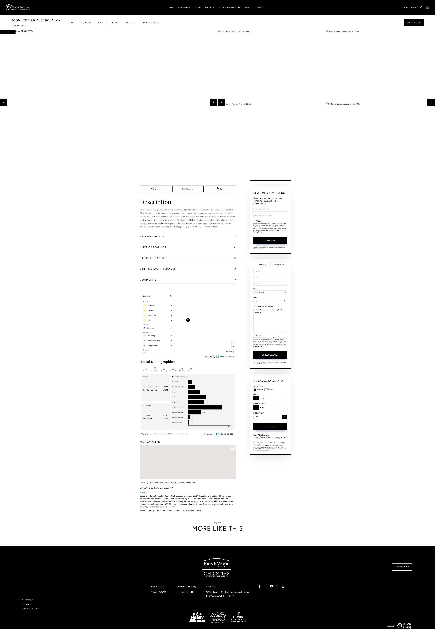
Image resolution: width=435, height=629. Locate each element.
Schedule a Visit (278, 264)
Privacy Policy (257, 232)
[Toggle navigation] (427, 7)
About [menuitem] (248, 7)
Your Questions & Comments (263, 306)
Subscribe (270, 240)
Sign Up (404, 7)
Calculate (270, 426)
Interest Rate (258, 413)
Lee (163, 510)
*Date (255, 289)
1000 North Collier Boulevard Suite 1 (228, 594)
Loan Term (258, 386)
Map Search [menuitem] (184, 7)
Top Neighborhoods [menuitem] (229, 7)
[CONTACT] (414, 22)
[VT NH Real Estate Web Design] (404, 626)
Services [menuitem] (209, 7)
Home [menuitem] (172, 7)
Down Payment (259, 404)
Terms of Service (260, 363)
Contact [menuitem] (259, 7)
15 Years (270, 389)
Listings (151, 510)
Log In (413, 7)
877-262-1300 (186, 592)
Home (142, 510)
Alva (170, 510)
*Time (255, 298)
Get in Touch (402, 567)
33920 (177, 510)
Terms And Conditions (31, 609)
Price (255, 394)
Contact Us (262, 264)
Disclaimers (26, 604)
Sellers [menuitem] (197, 7)
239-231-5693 (421, 7)
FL (158, 510)
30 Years (260, 389)
